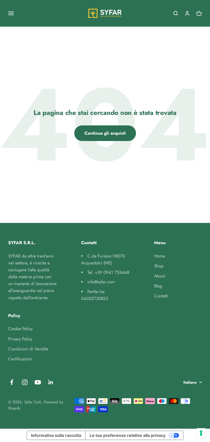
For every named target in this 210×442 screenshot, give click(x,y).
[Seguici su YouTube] (37, 382)
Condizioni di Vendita (28, 349)
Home (159, 256)
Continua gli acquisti (105, 133)
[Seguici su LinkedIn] (50, 382)
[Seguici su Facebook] (11, 382)
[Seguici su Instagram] (24, 382)
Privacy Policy (20, 339)
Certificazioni (20, 359)
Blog (158, 286)
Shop (159, 266)
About (159, 276)
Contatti (161, 296)
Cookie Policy (20, 329)
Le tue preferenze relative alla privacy (127, 435)
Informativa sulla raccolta (56, 435)
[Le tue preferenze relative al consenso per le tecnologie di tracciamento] (201, 433)
